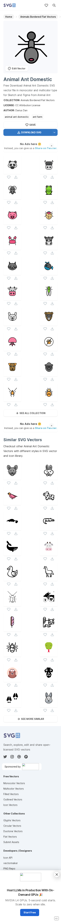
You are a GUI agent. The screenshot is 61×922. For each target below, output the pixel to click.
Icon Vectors (10, 804)
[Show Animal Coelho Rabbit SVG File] (48, 705)
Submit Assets (11, 842)
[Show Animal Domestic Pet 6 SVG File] (12, 323)
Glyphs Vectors (12, 820)
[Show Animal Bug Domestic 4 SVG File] (48, 298)
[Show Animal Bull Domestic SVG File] (48, 171)
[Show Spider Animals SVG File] (12, 654)
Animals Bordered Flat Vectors (38, 100)
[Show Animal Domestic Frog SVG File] (48, 197)
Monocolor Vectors (14, 783)
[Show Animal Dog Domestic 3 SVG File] (12, 374)
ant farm (37, 116)
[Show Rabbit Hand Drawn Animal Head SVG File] (48, 477)
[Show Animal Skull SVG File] (48, 679)
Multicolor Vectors (13, 788)
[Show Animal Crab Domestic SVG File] (12, 247)
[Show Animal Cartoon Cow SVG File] (48, 553)
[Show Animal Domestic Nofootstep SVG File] (48, 348)
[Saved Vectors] (46, 5)
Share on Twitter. (46, 147)
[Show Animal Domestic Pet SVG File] (12, 222)
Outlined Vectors (12, 799)
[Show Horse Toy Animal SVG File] (48, 503)
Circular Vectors (12, 825)
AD (56, 918)
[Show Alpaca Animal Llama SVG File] (48, 578)
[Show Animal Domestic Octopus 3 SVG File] (12, 348)
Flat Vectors (10, 836)
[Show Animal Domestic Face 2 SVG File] (48, 323)
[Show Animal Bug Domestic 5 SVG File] (12, 399)
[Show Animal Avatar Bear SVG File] (12, 679)
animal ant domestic (17, 116)
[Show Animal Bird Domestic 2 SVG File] (12, 503)
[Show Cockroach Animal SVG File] (12, 604)
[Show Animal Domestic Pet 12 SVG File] (48, 247)
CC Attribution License (27, 105)
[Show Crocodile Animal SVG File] (48, 528)
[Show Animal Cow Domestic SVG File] (12, 298)
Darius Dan (21, 110)
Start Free (30, 912)
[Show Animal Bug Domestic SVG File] (48, 222)
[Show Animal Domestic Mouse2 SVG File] (12, 197)
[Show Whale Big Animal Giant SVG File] (12, 553)
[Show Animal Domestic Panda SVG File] (12, 171)
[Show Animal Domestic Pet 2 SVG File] (48, 273)
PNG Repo (9, 868)
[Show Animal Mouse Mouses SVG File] (12, 477)
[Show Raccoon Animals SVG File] (48, 629)
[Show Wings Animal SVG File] (12, 629)
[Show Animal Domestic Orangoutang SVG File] (48, 374)
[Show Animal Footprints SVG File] (12, 705)
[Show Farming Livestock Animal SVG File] (48, 604)
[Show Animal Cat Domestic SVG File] (12, 273)
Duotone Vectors (13, 831)
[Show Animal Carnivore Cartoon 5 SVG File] (48, 654)
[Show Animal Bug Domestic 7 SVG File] (48, 399)
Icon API (7, 857)
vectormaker (10, 863)
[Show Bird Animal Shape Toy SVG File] (12, 578)
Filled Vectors (11, 794)
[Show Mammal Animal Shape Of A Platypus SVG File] (12, 528)
